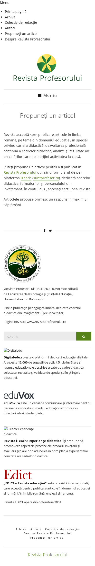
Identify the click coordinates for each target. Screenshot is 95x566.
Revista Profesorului (20, 172)
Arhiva (10, 17)
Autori (10, 28)
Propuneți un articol (21, 33)
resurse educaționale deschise (25, 367)
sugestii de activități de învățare (55, 362)
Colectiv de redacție (21, 22)
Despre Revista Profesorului (27, 39)
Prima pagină (16, 11)
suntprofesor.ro (46, 178)
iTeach (26, 178)
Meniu (49, 95)
